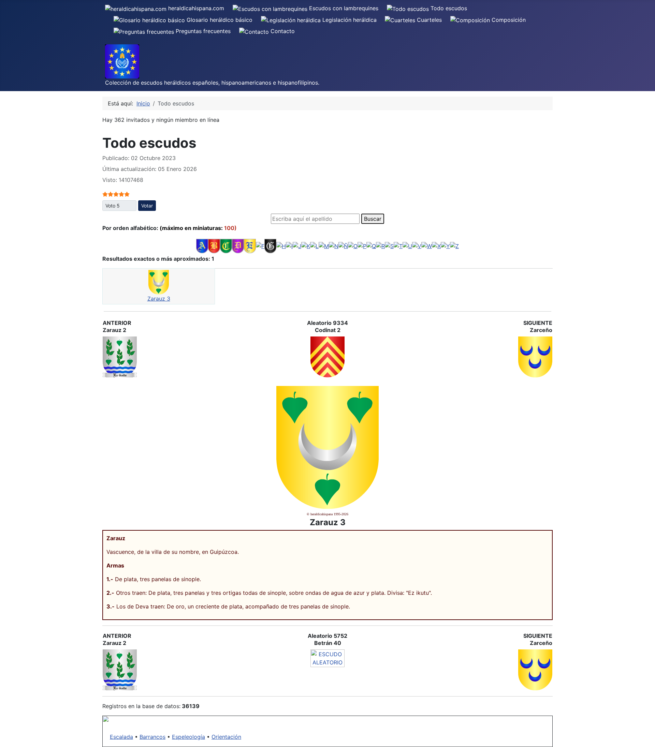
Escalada (121, 736)
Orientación (226, 736)
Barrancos (152, 736)
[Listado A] (202, 245)
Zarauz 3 (158, 298)
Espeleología (188, 736)
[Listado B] (214, 245)
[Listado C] (226, 245)
